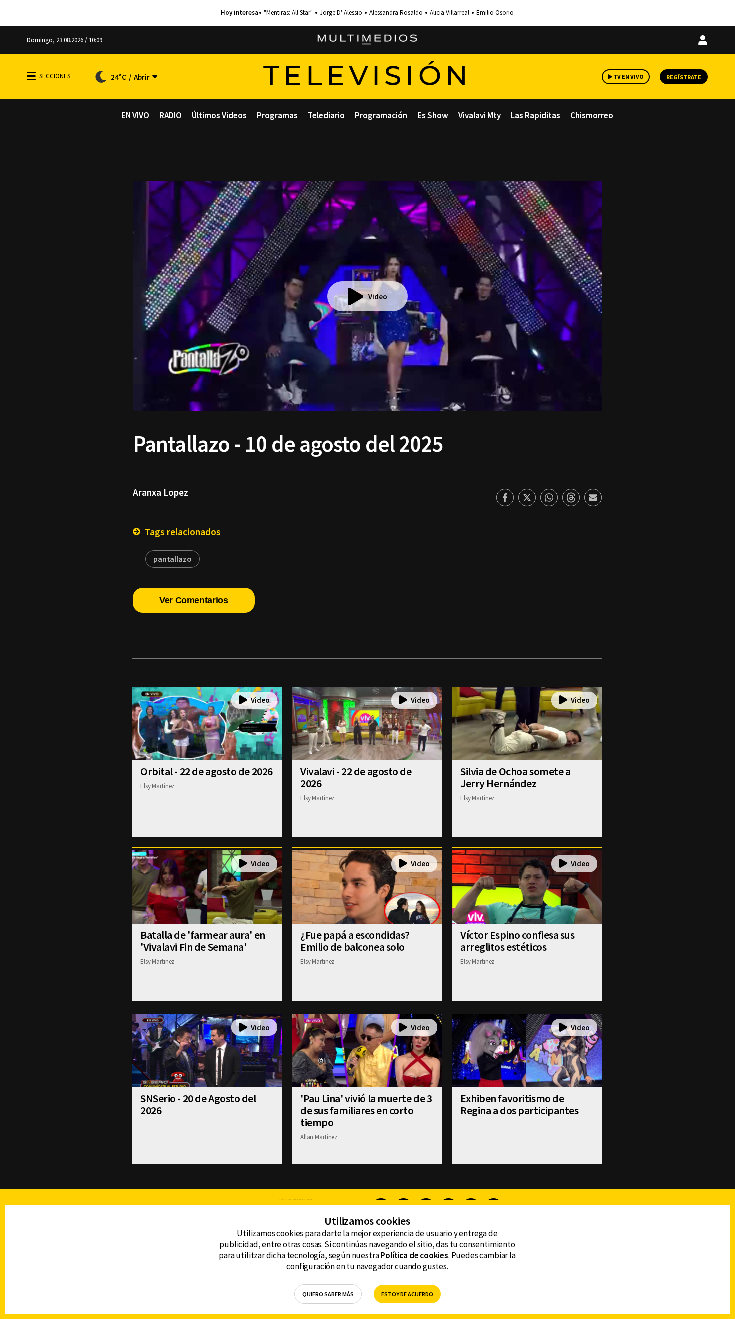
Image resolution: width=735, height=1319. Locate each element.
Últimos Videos (219, 115)
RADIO (171, 115)
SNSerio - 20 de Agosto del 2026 (198, 1104)
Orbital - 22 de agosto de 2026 (206, 771)
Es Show (433, 115)
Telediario (326, 115)
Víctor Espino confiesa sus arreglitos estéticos (517, 941)
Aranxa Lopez (160, 492)
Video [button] (378, 296)
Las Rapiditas (535, 115)
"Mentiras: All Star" (288, 13)
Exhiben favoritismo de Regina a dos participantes (519, 1104)
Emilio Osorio (495, 13)
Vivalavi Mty (479, 115)
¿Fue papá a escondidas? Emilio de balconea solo (355, 941)
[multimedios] (367, 40)
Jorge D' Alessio (341, 13)
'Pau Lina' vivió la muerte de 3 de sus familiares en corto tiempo (366, 1110)
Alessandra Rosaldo (396, 13)
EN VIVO (136, 115)
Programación (381, 115)
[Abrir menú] (31, 76)
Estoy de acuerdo (408, 1294)
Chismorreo (592, 115)
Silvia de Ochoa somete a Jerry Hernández (515, 777)
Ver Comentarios (194, 600)
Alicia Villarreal (450, 13)
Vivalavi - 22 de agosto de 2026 (356, 777)
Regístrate (684, 77)
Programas (277, 115)
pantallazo (173, 559)
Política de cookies (414, 1255)
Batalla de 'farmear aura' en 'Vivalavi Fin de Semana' (203, 941)
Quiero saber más (328, 1294)
